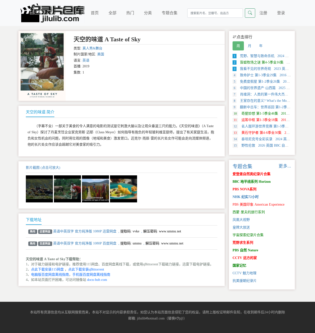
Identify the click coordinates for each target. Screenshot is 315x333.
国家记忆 (239, 265)
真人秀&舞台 (92, 48)
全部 (112, 13)
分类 (148, 13)
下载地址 (34, 220)
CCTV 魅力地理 (244, 273)
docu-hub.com (97, 280)
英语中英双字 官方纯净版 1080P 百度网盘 (84, 243)
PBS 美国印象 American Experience (258, 204)
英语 (85, 60)
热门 (130, 13)
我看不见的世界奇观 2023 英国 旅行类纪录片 (272, 69)
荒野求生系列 (243, 242)
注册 (263, 13)
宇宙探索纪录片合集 (248, 235)
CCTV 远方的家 (245, 258)
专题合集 (169, 13)
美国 (100, 54)
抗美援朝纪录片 (245, 281)
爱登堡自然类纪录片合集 (251, 174)
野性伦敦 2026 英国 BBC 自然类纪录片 (268, 145)
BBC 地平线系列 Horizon (252, 181)
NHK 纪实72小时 (246, 197)
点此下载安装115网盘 (47, 269)
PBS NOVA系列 (244, 189)
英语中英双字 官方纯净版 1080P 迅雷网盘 (84, 231)
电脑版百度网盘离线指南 (50, 274)
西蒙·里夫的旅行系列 (249, 212)
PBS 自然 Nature (245, 250)
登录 (281, 13)
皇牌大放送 (241, 227)
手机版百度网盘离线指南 (91, 274)
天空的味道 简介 (40, 112)
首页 (95, 13)
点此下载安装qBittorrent (86, 269)
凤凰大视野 (241, 220)
